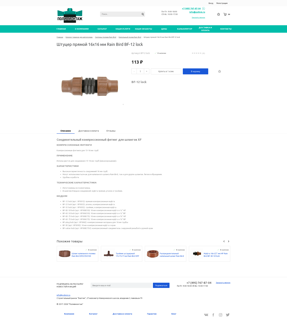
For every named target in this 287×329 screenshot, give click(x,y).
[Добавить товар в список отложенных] (219, 71)
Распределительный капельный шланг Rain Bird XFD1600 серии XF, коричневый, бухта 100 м (172, 254)
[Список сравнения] (212, 14)
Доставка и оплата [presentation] (88, 131)
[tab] (66, 131)
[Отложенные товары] (218, 14)
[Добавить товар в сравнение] (213, 71)
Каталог (93, 314)
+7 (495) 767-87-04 (191, 8)
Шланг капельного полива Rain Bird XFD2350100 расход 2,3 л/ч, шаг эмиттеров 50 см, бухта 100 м (83, 254)
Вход (211, 3)
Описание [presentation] (65, 131)
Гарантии (152, 314)
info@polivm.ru (197, 12)
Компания (69, 314)
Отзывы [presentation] (111, 131)
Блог (173, 314)
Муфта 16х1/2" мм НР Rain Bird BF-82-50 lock (216, 254)
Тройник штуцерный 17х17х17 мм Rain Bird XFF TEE (127, 254)
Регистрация (222, 3)
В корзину (195, 71)
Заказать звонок (198, 17)
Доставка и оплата (122, 314)
